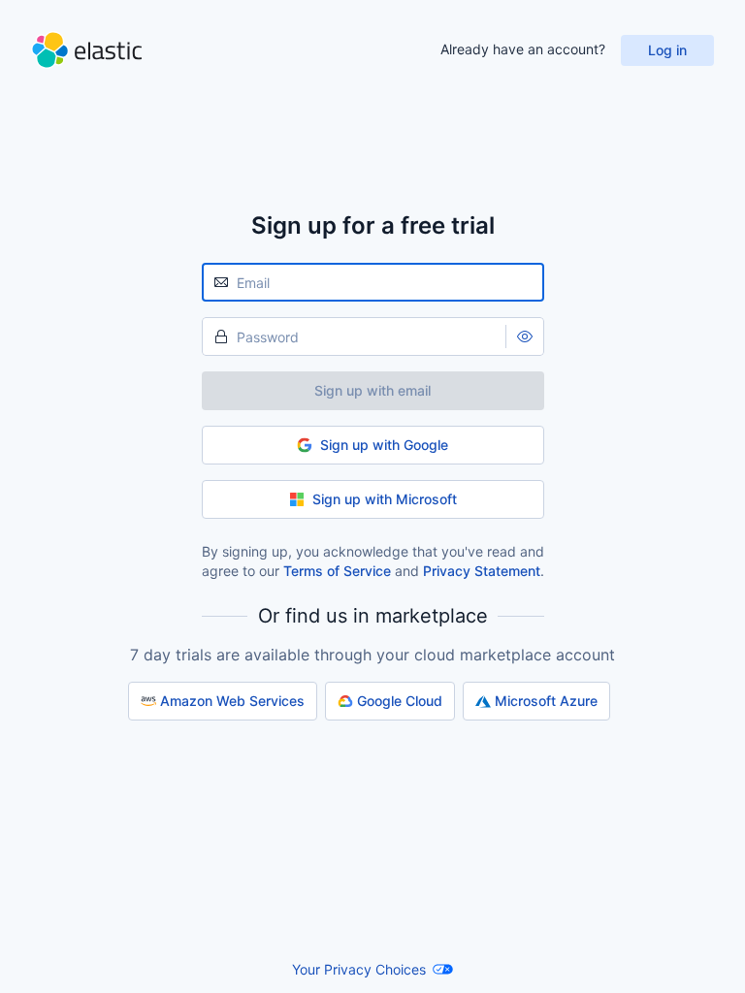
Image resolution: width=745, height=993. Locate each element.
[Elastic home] (86, 50)
